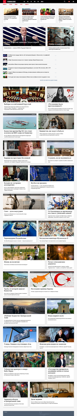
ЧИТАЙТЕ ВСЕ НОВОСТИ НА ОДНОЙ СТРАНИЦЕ (48, 80)
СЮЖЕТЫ (27, 4)
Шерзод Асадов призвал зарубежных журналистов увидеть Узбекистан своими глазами (65, 18)
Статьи (10, 4)
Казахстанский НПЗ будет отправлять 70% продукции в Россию (10, 18)
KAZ (24, 1)
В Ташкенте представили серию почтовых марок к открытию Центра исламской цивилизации (29, 18)
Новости (4, 4)
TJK (31, 1)
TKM (34, 1)
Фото (21, 4)
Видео (16, 4)
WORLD (42, 1)
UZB (38, 1)
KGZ (27, 1)
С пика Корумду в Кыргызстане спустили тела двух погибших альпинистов (47, 18)
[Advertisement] (66, 70)
